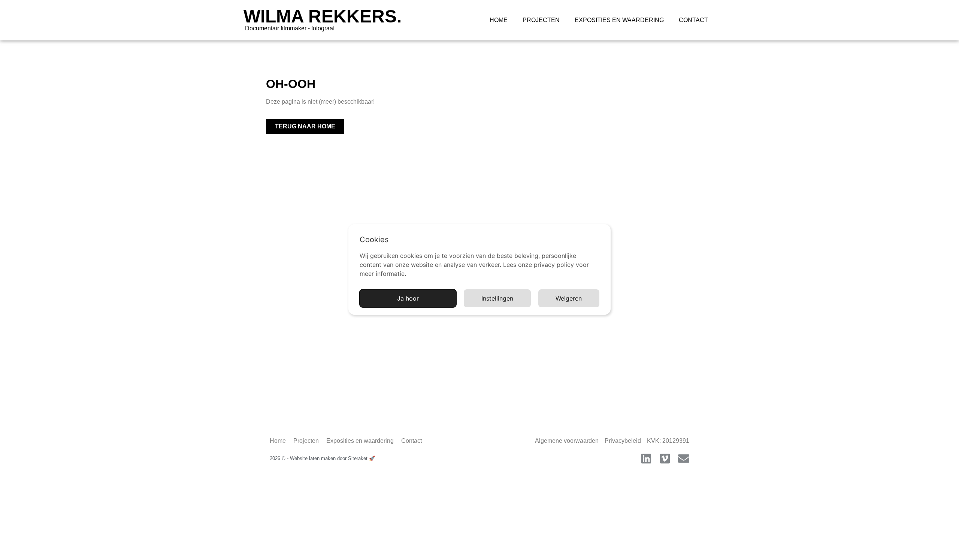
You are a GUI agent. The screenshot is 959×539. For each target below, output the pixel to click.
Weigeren (569, 298)
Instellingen (497, 298)
